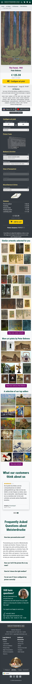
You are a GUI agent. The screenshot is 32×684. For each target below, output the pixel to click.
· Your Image (20, 641)
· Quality (19, 645)
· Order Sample (20, 652)
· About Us (5, 654)
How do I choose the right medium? (15, 571)
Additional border (6, 127)
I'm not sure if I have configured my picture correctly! (15, 578)
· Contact (5, 641)
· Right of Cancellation (8, 650)
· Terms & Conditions (7, 645)
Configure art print (17, 81)
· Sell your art (20, 643)
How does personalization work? (14, 537)
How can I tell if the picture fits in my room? (16, 564)
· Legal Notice (6, 643)
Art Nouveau (15, 6)
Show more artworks (16, 464)
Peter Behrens (23, 6)
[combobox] (16, 130)
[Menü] (2, 2)
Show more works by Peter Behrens (16, 386)
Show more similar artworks (16, 333)
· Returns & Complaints (8, 652)
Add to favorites (24, 109)
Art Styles (8, 6)
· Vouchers (19, 650)
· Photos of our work (22, 648)
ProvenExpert (12, 505)
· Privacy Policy (6, 648)
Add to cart (17, 222)
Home (2, 6)
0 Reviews (19, 112)
